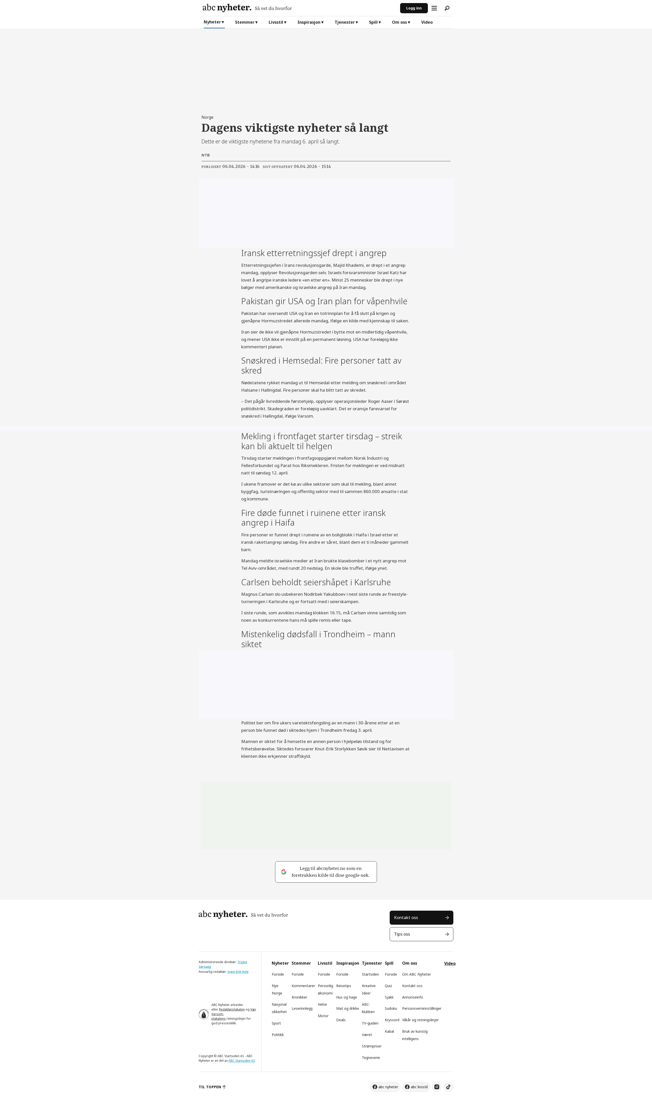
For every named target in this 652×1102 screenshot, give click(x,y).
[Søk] (447, 8)
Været (367, 1034)
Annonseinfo (412, 997)
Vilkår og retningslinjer (420, 1019)
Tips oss (402, 934)
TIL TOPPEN (210, 1086)
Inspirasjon (308, 22)
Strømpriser (372, 1046)
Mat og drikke (347, 1008)
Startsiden (370, 974)
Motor (323, 1015)
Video (427, 22)
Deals (341, 1019)
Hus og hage (346, 997)
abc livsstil (419, 1086)
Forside (278, 974)
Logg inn (414, 8)
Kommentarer (303, 985)
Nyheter (212, 22)
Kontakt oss (406, 917)
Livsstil (276, 22)
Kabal (389, 1031)
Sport (276, 1023)
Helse (322, 1004)
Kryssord (392, 1019)
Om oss (399, 22)
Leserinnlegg (302, 1008)
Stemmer (244, 22)
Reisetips (343, 985)
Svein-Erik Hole (238, 972)
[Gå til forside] (299, 8)
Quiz (388, 985)
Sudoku (391, 1008)
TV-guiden (370, 1023)
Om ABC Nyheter (416, 974)
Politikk (278, 1034)
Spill (373, 22)
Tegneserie (371, 1057)
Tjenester (345, 22)
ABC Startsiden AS (241, 1060)
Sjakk (389, 997)
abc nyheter (388, 1086)
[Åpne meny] (434, 8)
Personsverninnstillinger (421, 1008)
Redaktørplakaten (232, 1009)
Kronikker (299, 997)
